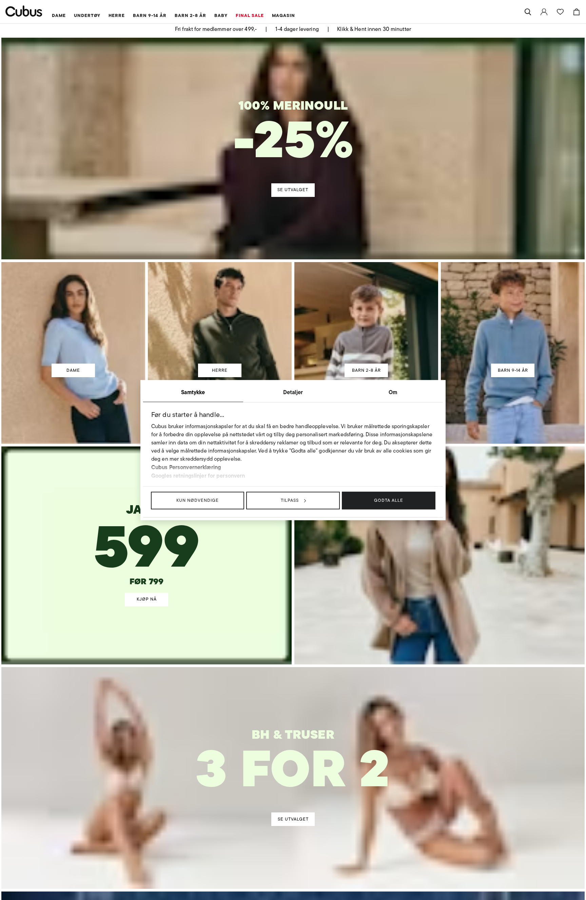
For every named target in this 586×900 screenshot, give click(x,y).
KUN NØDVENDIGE (197, 500)
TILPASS (290, 500)
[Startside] (23, 11)
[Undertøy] (293, 758)
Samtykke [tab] (193, 392)
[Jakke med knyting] (146, 527)
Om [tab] (393, 392)
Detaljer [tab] (293, 392)
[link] (544, 12)
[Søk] (528, 12)
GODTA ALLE (388, 500)
